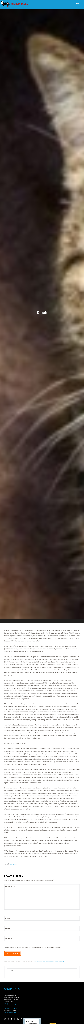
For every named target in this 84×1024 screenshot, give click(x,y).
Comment (10, 886)
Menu (78, 4)
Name (8, 918)
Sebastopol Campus (10, 1008)
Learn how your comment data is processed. (48, 962)
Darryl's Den (14, 864)
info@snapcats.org (10, 1004)
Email (8, 928)
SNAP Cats (6, 6)
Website (8, 938)
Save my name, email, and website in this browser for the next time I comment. (34, 947)
